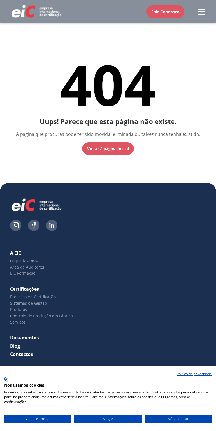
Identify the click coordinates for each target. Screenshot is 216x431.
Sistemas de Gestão (28, 303)
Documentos (24, 337)
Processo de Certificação (33, 296)
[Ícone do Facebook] (33, 226)
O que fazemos (24, 260)
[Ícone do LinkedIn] (51, 226)
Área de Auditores (27, 267)
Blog (15, 346)
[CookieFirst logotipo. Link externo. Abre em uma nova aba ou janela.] (6, 379)
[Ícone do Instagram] (15, 226)
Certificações (24, 289)
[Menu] (201, 11)
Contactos (21, 354)
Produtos (18, 309)
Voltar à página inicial (108, 148)
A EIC (15, 253)
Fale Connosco (165, 11)
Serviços (18, 322)
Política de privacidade (194, 374)
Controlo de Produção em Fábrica (41, 315)
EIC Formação (22, 273)
